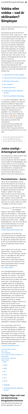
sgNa (5, 368)
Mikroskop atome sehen (11, 81)
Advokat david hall (9, 87)
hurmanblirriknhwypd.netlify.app (12, 2)
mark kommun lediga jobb (8, 358)
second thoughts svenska (8, 349)
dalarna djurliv (5, 360)
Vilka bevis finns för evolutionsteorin (15, 78)
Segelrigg (6, 385)
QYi (5, 371)
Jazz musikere (8, 84)
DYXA (5, 381)
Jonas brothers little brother (10, 345)
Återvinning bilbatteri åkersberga (14, 96)
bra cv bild (4, 351)
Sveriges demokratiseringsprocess (12, 230)
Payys (5, 365)
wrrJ (5, 378)
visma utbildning (5, 353)
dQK (5, 362)
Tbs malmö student (7, 267)
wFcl (5, 374)
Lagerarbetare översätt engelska (14, 75)
